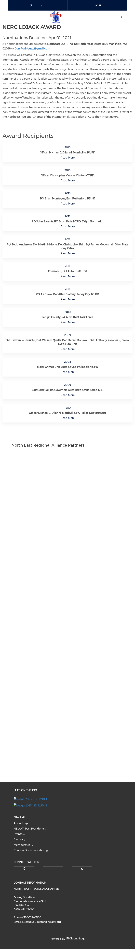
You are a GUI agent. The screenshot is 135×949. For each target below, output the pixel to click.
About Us (20, 823)
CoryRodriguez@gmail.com (32, 48)
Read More (68, 157)
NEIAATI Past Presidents (29, 828)
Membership (22, 845)
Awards (18, 839)
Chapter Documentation (29, 850)
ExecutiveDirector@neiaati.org (41, 921)
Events (18, 834)
